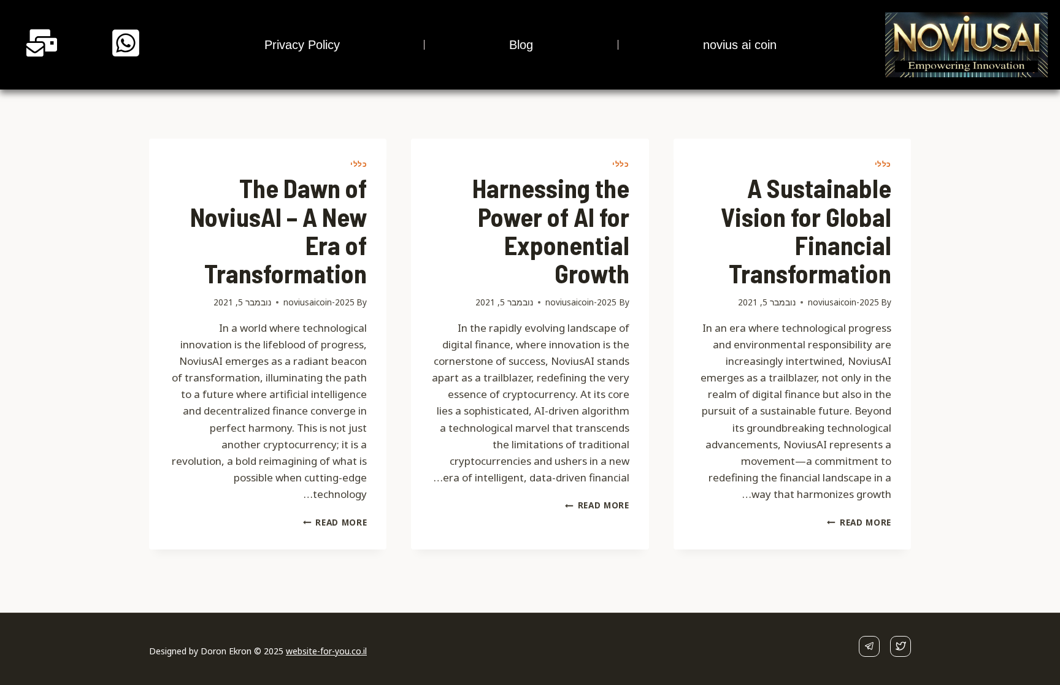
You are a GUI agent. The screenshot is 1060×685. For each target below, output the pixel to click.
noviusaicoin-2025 (843, 302)
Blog (521, 45)
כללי (883, 164)
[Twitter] (900, 646)
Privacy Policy (302, 45)
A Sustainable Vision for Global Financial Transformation (806, 230)
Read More (859, 522)
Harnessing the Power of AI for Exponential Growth (550, 230)
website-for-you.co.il (326, 651)
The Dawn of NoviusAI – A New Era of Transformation (278, 230)
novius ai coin (740, 45)
